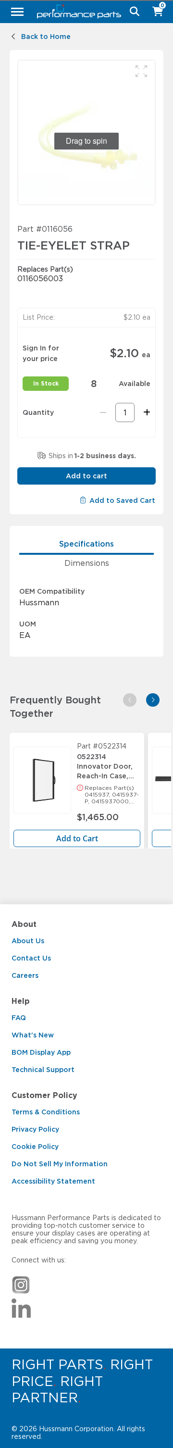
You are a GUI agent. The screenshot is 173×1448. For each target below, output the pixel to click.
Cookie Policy (35, 1146)
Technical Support (43, 1070)
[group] (86, 132)
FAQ (19, 1018)
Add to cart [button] (86, 476)
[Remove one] (103, 412)
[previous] (129, 700)
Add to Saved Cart (122, 500)
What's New (33, 1035)
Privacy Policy (35, 1129)
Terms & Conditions (46, 1112)
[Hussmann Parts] (83, 11)
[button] (141, 71)
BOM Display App (41, 1052)
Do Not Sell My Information (60, 1164)
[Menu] (17, 11)
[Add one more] (145, 412)
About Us (28, 941)
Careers (25, 975)
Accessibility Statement (53, 1181)
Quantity (38, 412)
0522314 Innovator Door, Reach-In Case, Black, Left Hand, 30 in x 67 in (107, 764)
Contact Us (31, 958)
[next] (153, 700)
